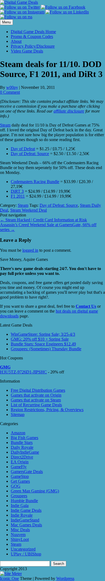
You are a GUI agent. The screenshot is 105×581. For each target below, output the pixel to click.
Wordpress (65, 578)
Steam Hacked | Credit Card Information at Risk (43, 220)
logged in (30, 250)
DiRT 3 (17, 191)
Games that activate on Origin (36, 395)
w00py (12, 87)
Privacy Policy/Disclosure (33, 46)
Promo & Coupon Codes (32, 36)
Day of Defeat (23, 148)
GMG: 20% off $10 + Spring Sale (40, 339)
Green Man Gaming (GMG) (35, 491)
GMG (5, 367)
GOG (15, 486)
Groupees (19, 496)
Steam (5, 125)
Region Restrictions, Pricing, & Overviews (47, 409)
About (16, 41)
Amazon (18, 432)
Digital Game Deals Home (33, 31)
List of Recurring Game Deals (36, 404)
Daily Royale (22, 447)
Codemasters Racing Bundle (35, 181)
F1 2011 (18, 196)
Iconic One (9, 578)
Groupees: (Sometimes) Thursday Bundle (46, 348)
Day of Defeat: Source (30, 153)
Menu (6, 22)
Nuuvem (18, 534)
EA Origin (20, 462)
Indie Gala (20, 505)
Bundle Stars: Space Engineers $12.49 (43, 344)
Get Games (20, 481)
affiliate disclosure (69, 111)
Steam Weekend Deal (28, 210)
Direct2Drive (22, 457)
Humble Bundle (24, 500)
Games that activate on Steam (36, 400)
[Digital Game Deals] (19, 2)
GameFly (19, 466)
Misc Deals (20, 529)
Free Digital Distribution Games (38, 390)
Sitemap (17, 414)
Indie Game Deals (26, 510)
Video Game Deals (27, 51)
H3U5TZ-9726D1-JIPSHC (23, 372)
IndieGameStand (25, 520)
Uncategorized (23, 549)
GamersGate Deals (27, 471)
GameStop (20, 476)
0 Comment (10, 92)
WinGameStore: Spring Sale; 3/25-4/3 (43, 334)
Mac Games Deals (26, 525)
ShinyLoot (20, 539)
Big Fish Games (24, 437)
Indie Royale (22, 515)
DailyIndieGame (25, 452)
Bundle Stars (22, 442)
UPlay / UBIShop (26, 554)
